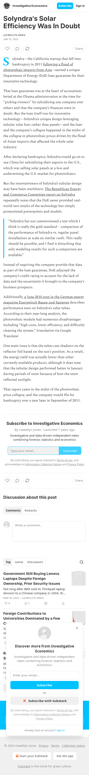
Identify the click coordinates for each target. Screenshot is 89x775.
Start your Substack (33, 756)
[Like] (7, 49)
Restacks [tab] (31, 510)
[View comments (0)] (17, 49)
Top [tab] (8, 562)
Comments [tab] (13, 510)
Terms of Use (64, 710)
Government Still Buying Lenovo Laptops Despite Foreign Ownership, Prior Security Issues (31, 579)
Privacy (43, 746)
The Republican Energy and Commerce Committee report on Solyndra (42, 191)
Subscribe (65, 6)
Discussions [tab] (35, 562)
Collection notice (73, 746)
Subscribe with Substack (47, 701)
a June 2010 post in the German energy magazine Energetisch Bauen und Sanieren (43, 299)
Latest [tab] (19, 562)
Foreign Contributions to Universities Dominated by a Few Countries (31, 618)
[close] (77, 628)
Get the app (65, 756)
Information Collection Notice (52, 714)
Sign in (80, 6)
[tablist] (21, 510)
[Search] (81, 562)
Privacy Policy (44, 718)
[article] (44, 588)
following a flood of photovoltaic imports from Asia (38, 67)
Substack (24, 766)
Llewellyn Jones (14, 35)
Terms (55, 746)
